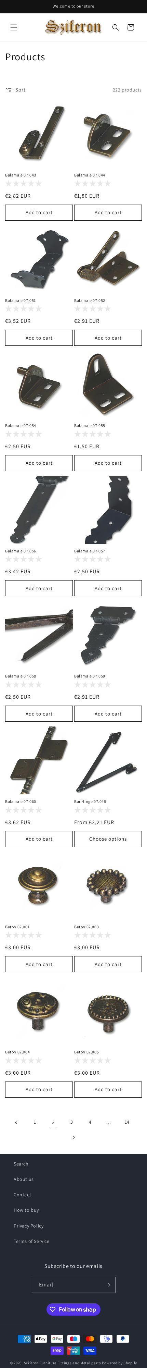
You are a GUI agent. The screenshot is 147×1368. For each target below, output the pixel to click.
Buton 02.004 (17, 1051)
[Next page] (73, 1137)
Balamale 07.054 (20, 425)
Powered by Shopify (119, 1362)
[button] (13, 27)
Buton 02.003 (86, 926)
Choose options (108, 838)
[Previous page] (16, 1122)
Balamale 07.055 (89, 425)
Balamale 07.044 (89, 175)
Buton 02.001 (17, 926)
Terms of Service (32, 1241)
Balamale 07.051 (20, 300)
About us (24, 1179)
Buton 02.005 (86, 1051)
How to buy (26, 1210)
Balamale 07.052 (89, 300)
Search (21, 1164)
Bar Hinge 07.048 (90, 801)
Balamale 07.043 (20, 175)
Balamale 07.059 (89, 676)
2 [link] (53, 1122)
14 (127, 1122)
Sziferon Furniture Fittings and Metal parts (62, 1362)
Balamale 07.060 (20, 801)
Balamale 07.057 (89, 550)
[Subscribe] (107, 1285)
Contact (22, 1195)
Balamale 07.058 (20, 676)
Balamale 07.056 (20, 550)
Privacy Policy (28, 1226)
